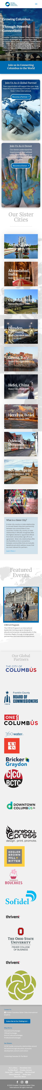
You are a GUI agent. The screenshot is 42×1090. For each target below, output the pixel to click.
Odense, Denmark (14, 1074)
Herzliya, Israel (30, 1072)
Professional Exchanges (12, 1038)
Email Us (7, 1015)
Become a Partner (20, 97)
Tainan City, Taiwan (20, 1076)
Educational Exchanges (12, 1031)
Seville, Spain (27, 1074)
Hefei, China (19, 1072)
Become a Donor (20, 165)
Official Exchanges (10, 1033)
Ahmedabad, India (25, 1068)
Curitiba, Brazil (13, 1070)
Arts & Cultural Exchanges (13, 1035)
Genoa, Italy (9, 1072)
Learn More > (11, 551)
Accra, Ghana (13, 1068)
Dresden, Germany (26, 1070)
